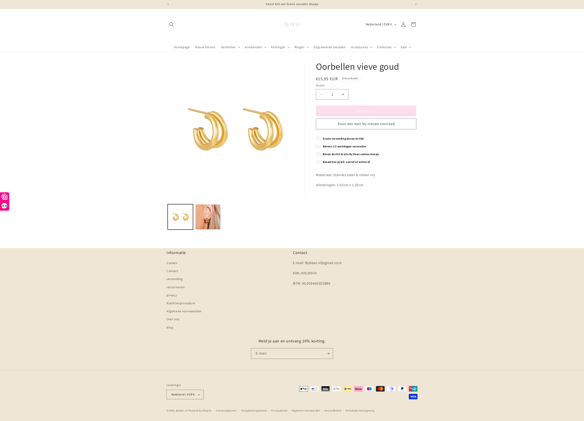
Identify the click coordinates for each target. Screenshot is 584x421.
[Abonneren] (328, 353)
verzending (175, 279)
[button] (172, 24)
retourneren (176, 287)
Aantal (320, 85)
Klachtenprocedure (181, 303)
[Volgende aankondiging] (416, 4)
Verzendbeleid (332, 410)
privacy (172, 295)
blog (170, 327)
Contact (172, 271)
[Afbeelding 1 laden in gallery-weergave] (180, 217)
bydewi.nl (182, 410)
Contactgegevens (226, 410)
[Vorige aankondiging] (168, 4)
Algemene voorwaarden (184, 311)
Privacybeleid (279, 410)
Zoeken (172, 263)
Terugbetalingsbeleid (254, 410)
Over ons (173, 319)
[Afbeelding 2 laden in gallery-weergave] (208, 217)
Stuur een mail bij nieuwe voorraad (366, 124)
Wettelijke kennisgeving (360, 410)
